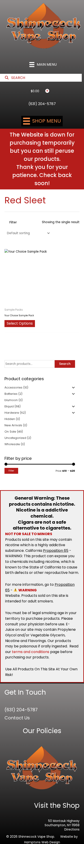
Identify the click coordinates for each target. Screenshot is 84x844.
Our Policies (42, 731)
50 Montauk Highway (64, 821)
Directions (72, 829)
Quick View (42, 302)
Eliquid (9, 406)
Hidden (9, 419)
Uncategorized (15, 438)
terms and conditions (30, 651)
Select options (20, 323)
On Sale (10, 431)
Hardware (11, 413)
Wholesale (12, 444)
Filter (11, 470)
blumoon (11, 400)
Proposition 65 (55, 550)
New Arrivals (13, 425)
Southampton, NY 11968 (62, 825)
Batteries (10, 394)
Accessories (13, 387)
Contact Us (17, 718)
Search (65, 364)
